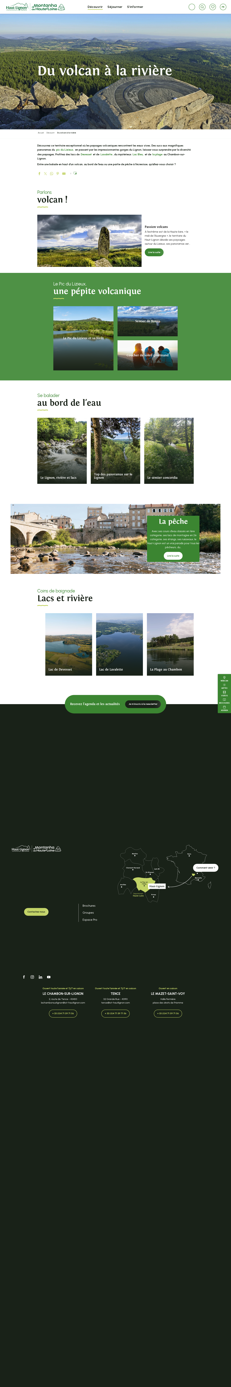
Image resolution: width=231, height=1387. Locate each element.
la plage (157, 154)
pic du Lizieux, (65, 149)
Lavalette (106, 154)
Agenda (224, 710)
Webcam (224, 681)
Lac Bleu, (138, 154)
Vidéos (224, 696)
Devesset (86, 154)
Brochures (224, 703)
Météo (224, 688)
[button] (202, 7)
